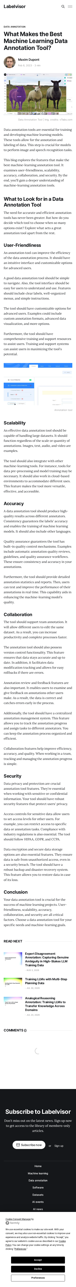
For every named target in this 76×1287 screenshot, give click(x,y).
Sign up (58, 1145)
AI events (38, 1201)
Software (37, 1187)
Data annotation (14, 26)
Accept (38, 1260)
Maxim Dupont (28, 59)
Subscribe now (31, 1145)
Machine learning (38, 1173)
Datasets (37, 1194)
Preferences (38, 1278)
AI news (38, 1209)
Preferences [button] (20, 1249)
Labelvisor (14, 6)
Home (38, 1166)
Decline (38, 1269)
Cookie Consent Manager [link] (18, 1219)
